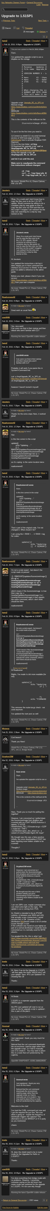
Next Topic (42, 21)
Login (38, 5)
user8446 (6, 317)
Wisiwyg (5, 729)
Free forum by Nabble (10, 1208)
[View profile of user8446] (5, 328)
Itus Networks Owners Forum (13, 3)
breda (4, 961)
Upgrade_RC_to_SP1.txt (34, 103)
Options (42, 32)
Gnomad (5, 1026)
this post (21, 306)
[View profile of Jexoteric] (5, 201)
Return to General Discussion (15, 1200)
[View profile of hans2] (5, 52)
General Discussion (34, 3)
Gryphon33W (7, 757)
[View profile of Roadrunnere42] (5, 308)
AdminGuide (16, 140)
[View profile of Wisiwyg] (5, 740)
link (22, 921)
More (43, 41)
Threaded (28, 28)
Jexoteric (6, 190)
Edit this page (42, 1208)
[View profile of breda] (5, 972)
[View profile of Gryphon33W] (5, 768)
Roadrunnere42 (8, 297)
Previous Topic (9, 21)
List (18, 28)
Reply (28, 41)
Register (45, 5)
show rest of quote (20, 668)
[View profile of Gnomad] (5, 1037)
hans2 (4, 41)
